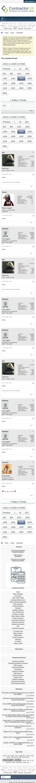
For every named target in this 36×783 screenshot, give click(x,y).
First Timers (18, 596)
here (19, 51)
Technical (31, 26)
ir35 (20, 757)
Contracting (5, 23)
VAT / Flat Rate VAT (18, 612)
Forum (6, 32)
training (13, 762)
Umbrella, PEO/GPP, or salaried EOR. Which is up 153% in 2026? (18, 743)
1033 (29, 78)
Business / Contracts (23, 23)
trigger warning (19, 762)
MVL (18, 626)
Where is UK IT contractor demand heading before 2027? (18, 732)
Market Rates (18, 635)
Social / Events (27, 28)
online (28, 760)
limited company (25, 757)
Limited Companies (18, 606)
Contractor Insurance (18, 661)
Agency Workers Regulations (18, 602)
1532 (13, 88)
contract (16, 755)
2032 (21, 88)
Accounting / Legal (12, 25)
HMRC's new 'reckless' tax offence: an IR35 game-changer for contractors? (18, 710)
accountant (5, 755)
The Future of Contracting (14, 26)
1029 (27, 73)
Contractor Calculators (18, 624)
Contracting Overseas (18, 622)
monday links (12, 759)
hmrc (17, 757)
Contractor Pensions (18, 675)
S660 (17, 598)
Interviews (18, 639)
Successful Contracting (18, 620)
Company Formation (18, 671)
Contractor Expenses (18, 628)
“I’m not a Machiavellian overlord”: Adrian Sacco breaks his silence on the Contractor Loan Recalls (18, 715)
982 (11, 73)
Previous (6, 69)
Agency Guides (18, 643)
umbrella (24, 762)
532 (26, 69)
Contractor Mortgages (18, 667)
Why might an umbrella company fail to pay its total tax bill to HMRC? (18, 693)
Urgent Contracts (18, 633)
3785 (29, 88)
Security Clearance (18, 637)
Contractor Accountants (18, 681)
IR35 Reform (24, 26)
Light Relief (20, 28)
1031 (13, 78)
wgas (28, 762)
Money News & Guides (18, 616)
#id (33, 174)
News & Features (18, 594)
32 (20, 69)
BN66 (22, 598)
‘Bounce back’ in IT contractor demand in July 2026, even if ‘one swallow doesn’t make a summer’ (18, 721)
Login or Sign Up (29, 1)
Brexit (15, 23)
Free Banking (18, 669)
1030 (5, 78)
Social (15, 28)
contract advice (22, 755)
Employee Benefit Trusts (18, 600)
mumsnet (24, 760)
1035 (13, 83)
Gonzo (4, 192)
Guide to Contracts (18, 618)
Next (5, 93)
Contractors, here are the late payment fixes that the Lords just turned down (18, 698)
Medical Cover (18, 677)
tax (30, 760)
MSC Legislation (18, 604)
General (10, 23)
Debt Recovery (18, 673)
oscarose (5, 462)
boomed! (12, 755)
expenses (28, 755)
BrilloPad (5, 228)
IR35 (13, 598)
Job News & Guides (18, 614)
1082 (29, 83)
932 (4, 73)
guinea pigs (13, 757)
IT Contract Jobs (18, 631)
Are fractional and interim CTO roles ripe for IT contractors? (18, 726)
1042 (21, 83)
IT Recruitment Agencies (18, 683)
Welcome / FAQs (8, 28)
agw (9, 755)
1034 (5, 83)
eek (3, 152)
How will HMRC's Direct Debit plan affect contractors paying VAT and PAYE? (18, 704)
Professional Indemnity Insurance (18, 663)
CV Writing (18, 641)
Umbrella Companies (22, 25)
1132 (5, 88)
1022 (19, 73)
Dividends (18, 608)
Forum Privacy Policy (9, 45)
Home (18, 592)
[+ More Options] (31, 186)
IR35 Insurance (18, 665)
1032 (21, 78)
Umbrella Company (18, 610)
